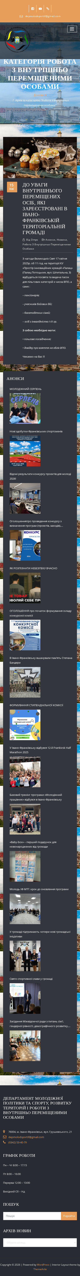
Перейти (69, 1216)
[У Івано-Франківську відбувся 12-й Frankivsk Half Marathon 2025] (25, 772)
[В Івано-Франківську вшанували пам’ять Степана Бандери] (25, 682)
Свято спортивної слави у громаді (31, 979)
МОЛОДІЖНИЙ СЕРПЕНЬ (25, 389)
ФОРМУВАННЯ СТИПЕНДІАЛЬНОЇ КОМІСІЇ (36, 705)
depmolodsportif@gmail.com (43, 16)
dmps (32, 239)
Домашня (40, 95)
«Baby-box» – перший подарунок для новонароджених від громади (33, 844)
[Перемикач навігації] (72, 29)
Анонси (50, 239)
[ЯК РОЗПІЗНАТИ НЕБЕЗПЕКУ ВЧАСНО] (25, 588)
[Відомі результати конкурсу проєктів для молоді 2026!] (25, 498)
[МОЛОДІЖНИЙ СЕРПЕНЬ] (25, 408)
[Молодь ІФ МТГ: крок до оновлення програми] (25, 909)
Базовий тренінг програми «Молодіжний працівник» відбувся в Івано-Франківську (36, 797)
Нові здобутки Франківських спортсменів (36, 431)
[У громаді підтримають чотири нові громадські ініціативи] (25, 956)
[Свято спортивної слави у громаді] (25, 998)
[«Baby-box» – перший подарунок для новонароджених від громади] (25, 866)
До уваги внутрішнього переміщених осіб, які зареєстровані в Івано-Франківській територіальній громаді (45, 208)
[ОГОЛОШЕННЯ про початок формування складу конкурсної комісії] (25, 635)
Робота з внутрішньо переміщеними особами (47, 246)
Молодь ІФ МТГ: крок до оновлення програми (39, 889)
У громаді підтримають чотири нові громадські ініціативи (40, 934)
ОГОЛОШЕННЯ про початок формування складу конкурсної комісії (41, 613)
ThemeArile (40, 1269)
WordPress (43, 1264)
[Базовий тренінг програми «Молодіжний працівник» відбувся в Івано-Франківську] (25, 819)
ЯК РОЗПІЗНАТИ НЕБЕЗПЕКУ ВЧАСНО (33, 568)
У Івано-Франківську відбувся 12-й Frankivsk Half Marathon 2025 (40, 750)
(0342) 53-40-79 (17, 1142)
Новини (62, 239)
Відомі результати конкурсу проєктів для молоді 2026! (40, 476)
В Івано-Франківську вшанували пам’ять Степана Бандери (41, 660)
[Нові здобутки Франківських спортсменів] (25, 451)
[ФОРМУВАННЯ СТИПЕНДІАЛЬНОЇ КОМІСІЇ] (25, 725)
